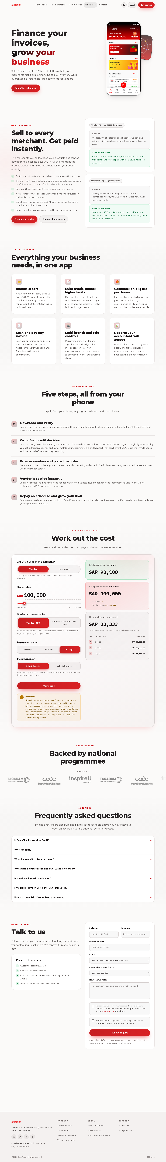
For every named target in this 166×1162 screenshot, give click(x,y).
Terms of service (95, 1125)
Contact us (49, 686)
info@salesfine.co (37, 970)
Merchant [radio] (64, 569)
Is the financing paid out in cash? (32, 878)
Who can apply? (23, 850)
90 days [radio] (69, 649)
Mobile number (96, 941)
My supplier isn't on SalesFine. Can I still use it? (40, 888)
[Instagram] (20, 1136)
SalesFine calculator (26, 88)
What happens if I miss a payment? (34, 859)
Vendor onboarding (66, 1140)
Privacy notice (94, 1130)
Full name (94, 928)
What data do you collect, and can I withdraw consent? (45, 869)
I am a (92, 954)
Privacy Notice (108, 1011)
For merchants (58, 5)
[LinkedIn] (13, 1136)
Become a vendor (24, 219)
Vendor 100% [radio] (33, 623)
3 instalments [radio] (33, 666)
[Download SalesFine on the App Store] (72, 1094)
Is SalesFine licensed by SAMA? (31, 840)
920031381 (41, 966)
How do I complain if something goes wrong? (40, 897)
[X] (26, 1136)
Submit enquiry (120, 1033)
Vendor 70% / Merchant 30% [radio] (64, 623)
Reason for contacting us (101, 967)
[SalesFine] (16, 5)
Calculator (90, 5)
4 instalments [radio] (64, 666)
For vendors (41, 5)
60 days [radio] (49, 649)
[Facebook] (32, 1136)
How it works (75, 5)
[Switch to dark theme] (124, 5)
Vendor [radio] (33, 569)
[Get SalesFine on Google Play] (92, 1094)
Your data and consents (99, 1135)
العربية (132, 5)
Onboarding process (54, 219)
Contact (103, 5)
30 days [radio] (28, 649)
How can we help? (98, 980)
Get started (146, 5)
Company (125, 928)
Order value (24, 587)
